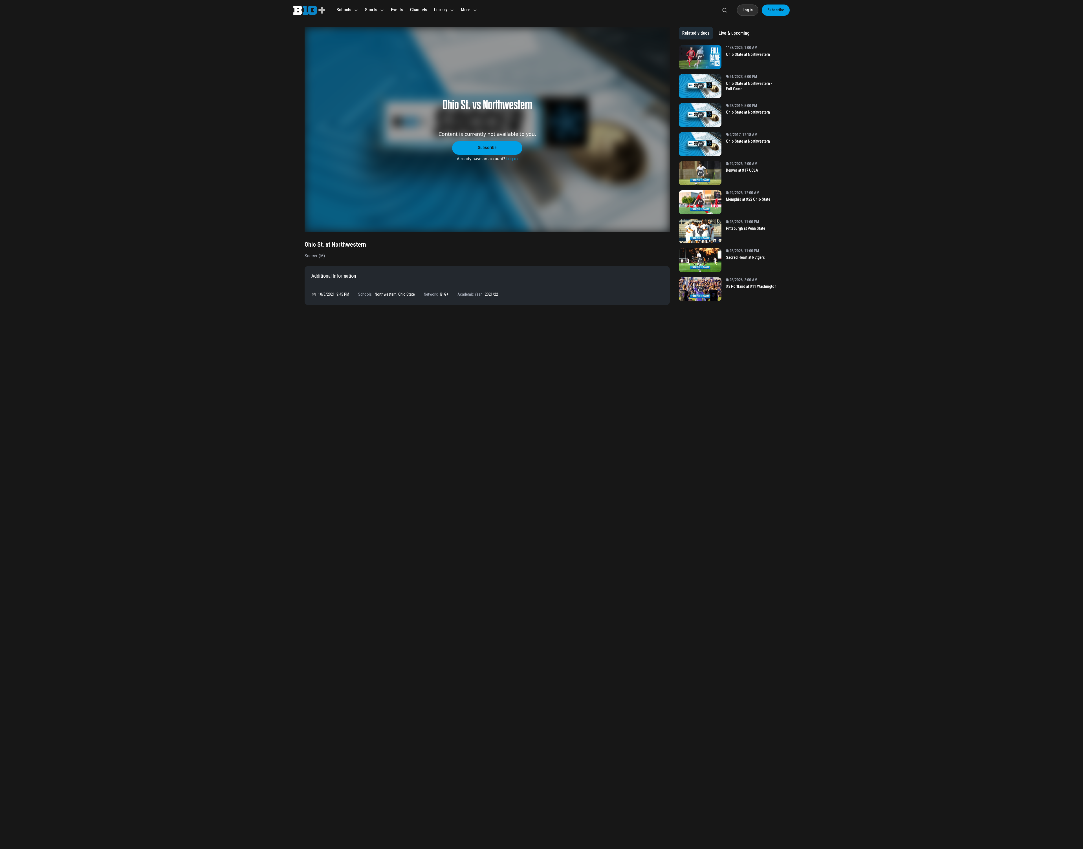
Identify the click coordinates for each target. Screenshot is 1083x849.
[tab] (696, 33)
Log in (512, 158)
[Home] (309, 10)
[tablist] (716, 33)
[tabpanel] (728, 175)
